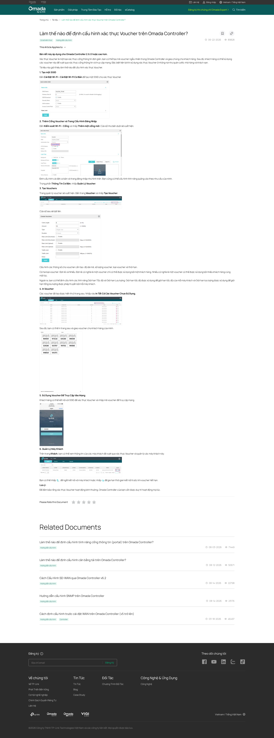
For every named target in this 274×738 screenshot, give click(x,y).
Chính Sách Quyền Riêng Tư (42, 700)
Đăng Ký (109, 662)
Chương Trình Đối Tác (113, 684)
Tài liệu (55, 19)
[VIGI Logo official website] (43, 2)
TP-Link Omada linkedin (223, 662)
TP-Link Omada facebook (204, 662)
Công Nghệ (146, 684)
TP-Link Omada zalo (233, 662)
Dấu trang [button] (222, 33)
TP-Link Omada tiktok (242, 662)
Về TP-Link (34, 684)
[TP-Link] (35, 714)
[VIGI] (85, 714)
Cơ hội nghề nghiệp (38, 694)
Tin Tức (77, 684)
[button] (194, 2)
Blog (75, 689)
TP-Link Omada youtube (214, 662)
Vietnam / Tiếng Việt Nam (228, 714)
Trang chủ (44, 19)
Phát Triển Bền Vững (39, 689)
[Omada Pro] (68, 714)
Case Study (79, 694)
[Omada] (51, 714)
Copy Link (231, 33)
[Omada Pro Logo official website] (32, 2)
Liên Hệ (32, 705)
